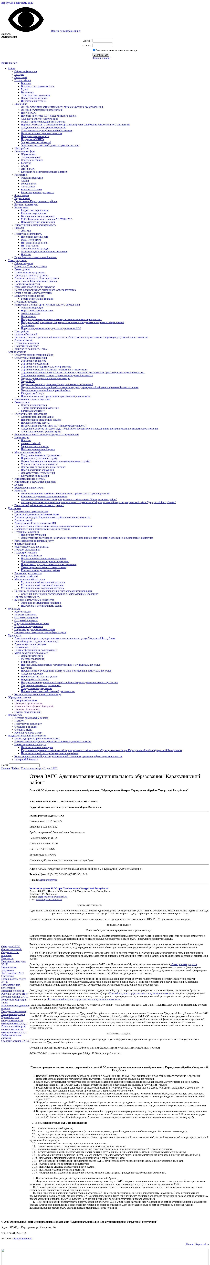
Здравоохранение (31, 157)
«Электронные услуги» (183, 964)
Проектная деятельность (28, 233)
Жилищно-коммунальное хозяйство (34, 599)
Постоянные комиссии (27, 284)
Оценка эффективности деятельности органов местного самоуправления (62, 106)
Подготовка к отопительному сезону (41, 605)
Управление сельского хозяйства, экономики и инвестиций (54, 369)
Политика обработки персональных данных (39, 505)
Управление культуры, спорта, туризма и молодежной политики (57, 375)
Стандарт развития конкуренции (39, 118)
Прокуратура (15, 715)
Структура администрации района (33, 354)
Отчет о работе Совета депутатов (33, 292)
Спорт (24, 165)
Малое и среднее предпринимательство (43, 121)
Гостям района (22, 80)
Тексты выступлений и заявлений (40, 408)
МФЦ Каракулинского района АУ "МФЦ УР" (46, 219)
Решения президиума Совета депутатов (36, 278)
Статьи (25, 180)
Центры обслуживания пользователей (35, 650)
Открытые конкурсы (26, 620)
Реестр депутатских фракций (37, 298)
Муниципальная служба (28, 452)
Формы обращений (25, 543)
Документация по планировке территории (45, 561)
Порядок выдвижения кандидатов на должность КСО (51, 328)
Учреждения (21, 207)
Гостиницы (27, 92)
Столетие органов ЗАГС (15, 1041)
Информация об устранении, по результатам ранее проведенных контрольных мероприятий (72, 322)
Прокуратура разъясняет (28, 723)
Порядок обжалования (27, 549)
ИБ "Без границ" (30, 245)
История (19, 74)
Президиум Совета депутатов (31, 275)
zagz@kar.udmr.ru (47, 879)
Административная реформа (30, 644)
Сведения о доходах (32, 673)
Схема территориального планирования (43, 567)
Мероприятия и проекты (35, 446)
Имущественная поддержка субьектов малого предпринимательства (52, 741)
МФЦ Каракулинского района (31, 653)
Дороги (18, 484)
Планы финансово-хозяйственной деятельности (48, 691)
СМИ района (21, 148)
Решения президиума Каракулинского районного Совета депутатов (52, 517)
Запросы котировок (25, 614)
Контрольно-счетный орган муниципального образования (47, 304)
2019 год (26, 230)
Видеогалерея (22, 198)
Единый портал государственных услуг (36, 641)
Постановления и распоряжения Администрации (42, 529)
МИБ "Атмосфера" (31, 239)
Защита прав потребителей (36, 142)
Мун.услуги (14, 635)
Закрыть (5, 33)
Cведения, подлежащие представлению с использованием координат (59, 593)
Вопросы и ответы (31, 189)
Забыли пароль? (101, 58)
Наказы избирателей (25, 334)
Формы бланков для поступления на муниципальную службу (55, 461)
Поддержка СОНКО (32, 139)
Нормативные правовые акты (31, 511)
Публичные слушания (26, 343)
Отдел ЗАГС (28, 168)
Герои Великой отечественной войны (35, 257)
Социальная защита (32, 160)
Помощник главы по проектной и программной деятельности (55, 396)
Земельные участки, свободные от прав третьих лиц (50, 145)
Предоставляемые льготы (35, 422)
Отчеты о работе (30, 313)
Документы (14, 508)
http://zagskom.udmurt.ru (49, 899)
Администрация (17, 351)
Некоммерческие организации (38, 222)
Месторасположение (32, 658)
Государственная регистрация (10, 986)
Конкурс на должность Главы (30, 348)
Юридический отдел (32, 393)
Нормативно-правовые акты (37, 310)
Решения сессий (23, 340)
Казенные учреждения (33, 213)
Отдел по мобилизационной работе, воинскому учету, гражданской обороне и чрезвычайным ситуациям (79, 387)
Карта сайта (202, 1244)
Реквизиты (7, 958)
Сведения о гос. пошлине (10, 954)
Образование (28, 154)
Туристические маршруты (35, 95)
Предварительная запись (35, 679)
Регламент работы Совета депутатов (34, 287)
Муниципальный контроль (29, 579)
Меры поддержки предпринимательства (37, 738)
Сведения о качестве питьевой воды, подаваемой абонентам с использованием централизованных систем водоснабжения (89, 428)
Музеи (24, 89)
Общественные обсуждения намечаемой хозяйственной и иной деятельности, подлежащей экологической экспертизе (87, 537)
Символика (20, 77)
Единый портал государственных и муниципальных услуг (14, 1020)
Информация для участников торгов (34, 629)
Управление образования (35, 363)
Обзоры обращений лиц (27, 712)
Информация (21, 437)
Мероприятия (28, 183)
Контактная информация (35, 475)
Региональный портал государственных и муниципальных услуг (14, 1029)
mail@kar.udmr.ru (22, 1238)
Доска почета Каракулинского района (35, 201)
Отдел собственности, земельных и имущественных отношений (57, 384)
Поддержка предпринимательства (27, 735)
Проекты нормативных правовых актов (36, 514)
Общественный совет (26, 346)
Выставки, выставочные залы (37, 86)
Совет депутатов (17, 260)
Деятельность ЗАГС (12, 973)
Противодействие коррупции (37, 470)
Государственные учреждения (37, 216)
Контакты (26, 667)
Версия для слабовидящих (66, 31)
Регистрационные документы (37, 192)
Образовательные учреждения (38, 472)
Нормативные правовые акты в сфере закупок (40, 632)
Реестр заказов (22, 611)
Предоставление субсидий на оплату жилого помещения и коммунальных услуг (66, 670)
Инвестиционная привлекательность (41, 133)
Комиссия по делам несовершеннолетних (44, 171)
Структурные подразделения (30, 357)
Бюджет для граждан (26, 204)
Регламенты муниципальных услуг (34, 540)
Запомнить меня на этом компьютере (116, 50)
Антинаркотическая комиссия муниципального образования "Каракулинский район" (69, 499)
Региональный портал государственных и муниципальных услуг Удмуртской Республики (65, 638)
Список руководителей (34, 405)
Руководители (22, 269)
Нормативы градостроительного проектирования (48, 564)
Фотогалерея (28, 186)
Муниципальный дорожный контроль (42, 588)
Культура (26, 163)
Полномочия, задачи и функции (32, 399)
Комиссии (20, 490)
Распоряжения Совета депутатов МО (35, 523)
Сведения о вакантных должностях (41, 455)
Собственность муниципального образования (46, 130)
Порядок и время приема (28, 703)
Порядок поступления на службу (39, 458)
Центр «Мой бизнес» (26, 759)
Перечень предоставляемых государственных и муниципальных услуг (60, 664)
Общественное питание (34, 98)
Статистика (7, 976)
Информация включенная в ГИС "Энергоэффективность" (53, 425)
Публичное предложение (28, 626)
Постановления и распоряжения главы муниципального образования (53, 526)
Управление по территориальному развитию (46, 366)
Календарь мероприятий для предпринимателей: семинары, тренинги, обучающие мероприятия (68, 756)
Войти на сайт (9, 62)
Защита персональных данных (31, 546)
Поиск (189, 1244)
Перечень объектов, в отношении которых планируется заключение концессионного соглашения (75, 124)
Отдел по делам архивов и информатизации (45, 378)
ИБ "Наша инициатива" (34, 242)
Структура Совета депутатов (30, 266)
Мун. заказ (14, 608)
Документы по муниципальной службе (43, 467)
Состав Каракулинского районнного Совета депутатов (45, 289)
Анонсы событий (31, 443)
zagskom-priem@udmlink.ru (52, 896)
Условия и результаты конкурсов (39, 464)
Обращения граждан (19, 697)
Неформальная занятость (35, 136)
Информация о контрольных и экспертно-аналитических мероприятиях (61, 319)
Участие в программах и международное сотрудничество (46, 434)
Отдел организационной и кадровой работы (46, 390)
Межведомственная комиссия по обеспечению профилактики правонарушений (65, 493)
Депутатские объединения (29, 295)
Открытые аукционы (26, 617)
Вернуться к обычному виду (17, 2)
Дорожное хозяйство (26, 576)
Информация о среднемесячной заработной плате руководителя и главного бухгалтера (69, 682)
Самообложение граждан (35, 248)
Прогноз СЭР (28, 112)
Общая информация (25, 71)
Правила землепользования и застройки (43, 558)
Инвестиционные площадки (30, 744)
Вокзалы (26, 83)
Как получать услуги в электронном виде (37, 694)
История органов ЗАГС (14, 996)
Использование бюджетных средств (41, 419)
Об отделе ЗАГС (10, 946)
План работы (28, 316)
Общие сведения (23, 263)
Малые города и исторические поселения (44, 251)
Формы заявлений (11, 949)
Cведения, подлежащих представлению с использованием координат (53, 591)
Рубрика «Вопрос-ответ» (28, 732)
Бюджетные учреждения (34, 210)
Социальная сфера (24, 151)
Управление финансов (33, 360)
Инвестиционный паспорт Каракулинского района (49, 753)
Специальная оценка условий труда (41, 431)
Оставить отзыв (23, 729)
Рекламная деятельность (28, 573)
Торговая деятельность (27, 596)
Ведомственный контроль (28, 487)
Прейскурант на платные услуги (39, 676)
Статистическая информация (30, 413)
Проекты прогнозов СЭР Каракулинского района (48, 115)
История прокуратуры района (31, 717)
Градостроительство (25, 552)
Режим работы (29, 661)
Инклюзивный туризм (33, 101)
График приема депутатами (29, 272)
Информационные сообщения (38, 449)
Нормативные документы (9, 968)
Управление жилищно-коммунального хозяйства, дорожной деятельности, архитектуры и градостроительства (83, 372)
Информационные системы (29, 478)
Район (11, 68)
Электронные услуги (26, 647)
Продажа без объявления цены (31, 623)
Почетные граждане (25, 301)
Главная (5, 768)
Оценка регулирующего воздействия (41, 109)
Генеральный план (31, 555)
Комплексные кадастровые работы (40, 570)
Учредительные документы (36, 688)
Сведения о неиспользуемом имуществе (43, 127)
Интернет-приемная (25, 700)
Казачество (20, 174)
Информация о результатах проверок (35, 481)
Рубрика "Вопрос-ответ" (15, 993)
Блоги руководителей (33, 410)
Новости (26, 254)
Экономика (20, 103)
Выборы (19, 227)
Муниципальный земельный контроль (42, 585)
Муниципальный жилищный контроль (43, 582)
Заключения (27, 325)
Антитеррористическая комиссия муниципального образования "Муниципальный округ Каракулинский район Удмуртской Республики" (98, 502)
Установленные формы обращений (33, 706)
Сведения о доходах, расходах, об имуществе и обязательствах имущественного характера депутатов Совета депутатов (81, 337)
